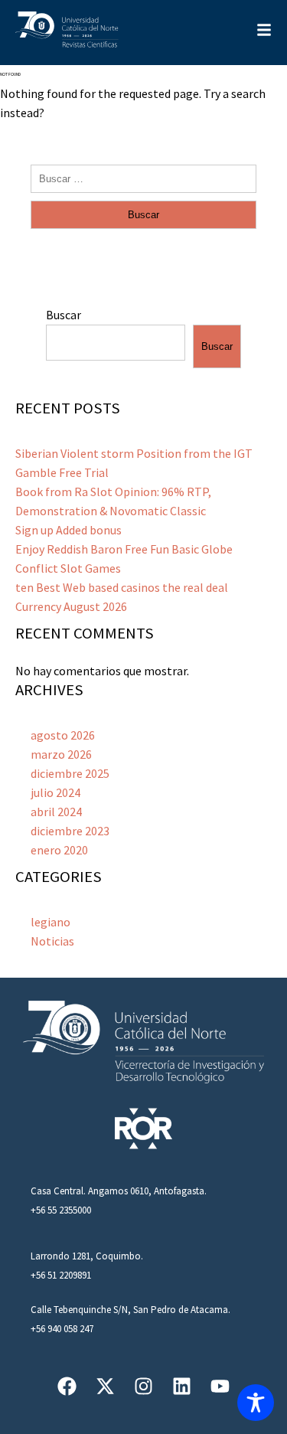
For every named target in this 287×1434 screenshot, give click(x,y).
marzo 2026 (61, 754)
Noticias (52, 941)
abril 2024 (56, 811)
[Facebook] (67, 1386)
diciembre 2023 (70, 830)
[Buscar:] (143, 177)
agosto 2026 (63, 735)
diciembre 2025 (70, 773)
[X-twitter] (105, 1386)
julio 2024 (55, 792)
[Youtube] (220, 1386)
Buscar (63, 314)
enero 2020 (59, 849)
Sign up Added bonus (68, 529)
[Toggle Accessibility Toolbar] (256, 1403)
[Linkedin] (182, 1386)
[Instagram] (143, 1386)
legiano (50, 921)
